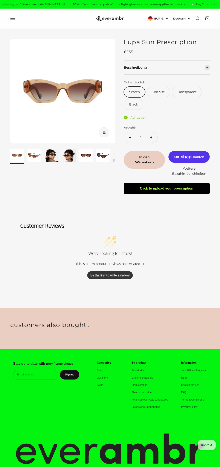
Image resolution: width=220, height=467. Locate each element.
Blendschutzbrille (141, 392)
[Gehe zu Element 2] (34, 156)
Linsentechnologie (142, 377)
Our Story (102, 377)
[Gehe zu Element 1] (17, 156)
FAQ (183, 392)
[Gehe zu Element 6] (103, 156)
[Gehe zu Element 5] (86, 156)
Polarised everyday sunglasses (149, 399)
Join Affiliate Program (193, 370)
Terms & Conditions (192, 399)
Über (184, 377)
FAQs (100, 385)
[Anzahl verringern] (130, 137)
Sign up (69, 374)
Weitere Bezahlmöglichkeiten (189, 171)
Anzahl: (130, 128)
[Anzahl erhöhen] (151, 137)
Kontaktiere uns (190, 385)
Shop (100, 370)
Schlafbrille (138, 370)
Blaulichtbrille (139, 385)
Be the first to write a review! (110, 275)
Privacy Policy (189, 406)
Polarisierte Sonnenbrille (145, 406)
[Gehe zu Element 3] (51, 156)
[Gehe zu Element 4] (69, 156)
